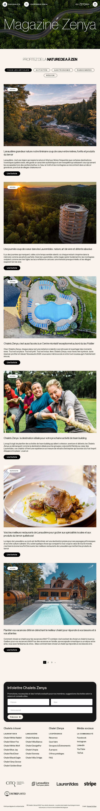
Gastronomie (62, 70)
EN (88, 4)
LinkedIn (81, 745)
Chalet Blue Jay (11, 750)
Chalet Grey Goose (12, 762)
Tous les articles (18, 70)
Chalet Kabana (32, 738)
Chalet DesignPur (33, 746)
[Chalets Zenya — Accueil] (81, 4)
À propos (53, 750)
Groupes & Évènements (59, 746)
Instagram (81, 741)
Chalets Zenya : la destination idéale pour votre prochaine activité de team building (45, 438)
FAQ (51, 758)
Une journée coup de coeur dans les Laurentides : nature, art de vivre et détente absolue (48, 248)
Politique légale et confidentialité (14, 806)
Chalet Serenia (32, 754)
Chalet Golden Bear (13, 766)
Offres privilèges (56, 754)
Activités (41, 70)
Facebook (81, 738)
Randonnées (84, 70)
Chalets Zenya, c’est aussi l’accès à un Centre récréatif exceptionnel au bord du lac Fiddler (49, 343)
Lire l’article (12, 173)
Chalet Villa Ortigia (34, 758)
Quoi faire (53, 742)
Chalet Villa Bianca (34, 742)
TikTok (80, 753)
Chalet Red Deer (11, 754)
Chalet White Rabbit (13, 738)
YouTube (81, 749)
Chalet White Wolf (12, 746)
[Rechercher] (95, 4)
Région (50, 75)
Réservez (53, 738)
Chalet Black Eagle (12, 758)
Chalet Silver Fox (11, 742)
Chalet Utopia (32, 750)
